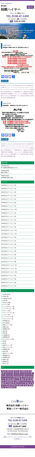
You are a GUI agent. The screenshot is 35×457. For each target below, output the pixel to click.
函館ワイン (20, 91)
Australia (18, 85)
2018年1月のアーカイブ (7, 227)
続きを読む (4, 81)
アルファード (8, 87)
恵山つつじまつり (5, 95)
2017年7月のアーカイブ (7, 244)
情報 (12, 95)
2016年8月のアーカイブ (7, 279)
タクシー (28, 87)
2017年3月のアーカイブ (7, 254)
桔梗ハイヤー (16, 95)
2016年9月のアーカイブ (7, 275)
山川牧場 (30, 93)
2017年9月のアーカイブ (7, 237)
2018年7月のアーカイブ (7, 216)
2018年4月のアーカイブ (7, 223)
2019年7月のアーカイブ (7, 199)
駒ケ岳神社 (4, 97)
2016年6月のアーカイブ (7, 286)
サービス (5, 304)
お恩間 (2, 87)
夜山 (29, 91)
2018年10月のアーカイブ (8, 209)
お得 (4, 300)
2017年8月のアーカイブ (7, 241)
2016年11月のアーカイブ (8, 268)
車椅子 (28, 95)
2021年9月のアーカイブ (7, 185)
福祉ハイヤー (6, 347)
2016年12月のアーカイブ (8, 265)
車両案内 (5, 357)
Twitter (4, 296)
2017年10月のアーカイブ (8, 234)
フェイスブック (8, 89)
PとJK (25, 85)
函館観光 (5, 329)
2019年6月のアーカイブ (7, 202)
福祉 (22, 95)
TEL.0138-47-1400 (17, 16)
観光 (24, 95)
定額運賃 (25, 93)
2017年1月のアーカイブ (7, 261)
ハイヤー (5, 314)
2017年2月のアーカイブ (7, 258)
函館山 (25, 91)
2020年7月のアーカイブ (7, 192)
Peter (22, 85)
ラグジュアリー (7, 319)
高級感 (4, 361)
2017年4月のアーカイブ (7, 251)
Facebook (5, 294)
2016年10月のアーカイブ (8, 272)
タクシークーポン (7, 312)
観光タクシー (6, 353)
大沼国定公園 (8, 381)
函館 (16, 91)
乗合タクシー (10, 91)
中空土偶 (4, 91)
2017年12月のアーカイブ (8, 230)
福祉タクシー (6, 345)
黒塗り (4, 363)
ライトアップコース (24, 89)
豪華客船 (5, 355)
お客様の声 (30, 85)
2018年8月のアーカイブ (7, 213)
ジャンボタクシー (7, 306)
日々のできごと (7, 339)
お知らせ (9, 85)
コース (14, 87)
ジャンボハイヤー (20, 87)
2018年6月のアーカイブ (7, 220)
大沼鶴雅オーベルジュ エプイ (15, 93)
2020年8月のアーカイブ (7, 188)
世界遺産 (5, 320)
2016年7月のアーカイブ (7, 282)
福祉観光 (5, 349)
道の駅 (31, 95)
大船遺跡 (5, 335)
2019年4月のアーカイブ (7, 206)
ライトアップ (15, 89)
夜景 (31, 91)
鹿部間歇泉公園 (11, 97)
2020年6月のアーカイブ (7, 195)
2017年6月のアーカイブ (7, 247)
